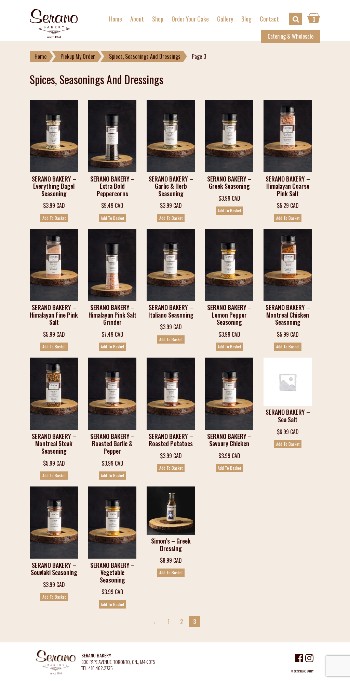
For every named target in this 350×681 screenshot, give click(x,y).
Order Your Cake (190, 18)
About (137, 18)
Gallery (225, 18)
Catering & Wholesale (290, 36)
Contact (269, 18)
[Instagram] (309, 659)
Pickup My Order (77, 56)
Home (115, 18)
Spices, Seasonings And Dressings (144, 56)
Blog (246, 18)
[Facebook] (299, 659)
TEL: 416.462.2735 (97, 668)
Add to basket (54, 218)
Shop (157, 18)
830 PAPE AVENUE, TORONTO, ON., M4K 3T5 (118, 662)
